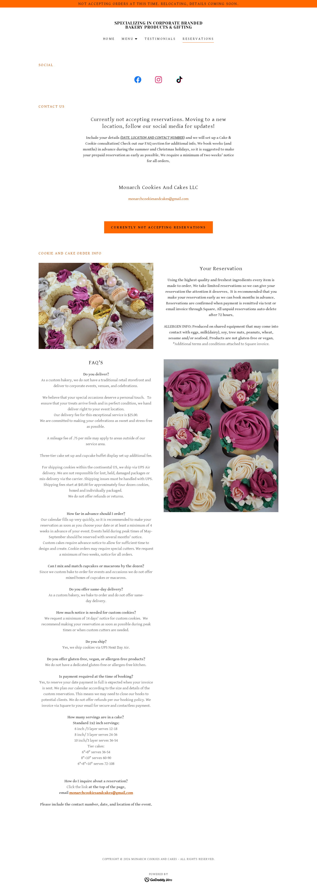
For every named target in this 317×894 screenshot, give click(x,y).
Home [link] (109, 39)
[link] (159, 27)
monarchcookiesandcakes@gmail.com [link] (158, 199)
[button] (130, 39)
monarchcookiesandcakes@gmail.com (101, 792)
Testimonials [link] (160, 39)
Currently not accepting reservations (158, 227)
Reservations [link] (198, 39)
